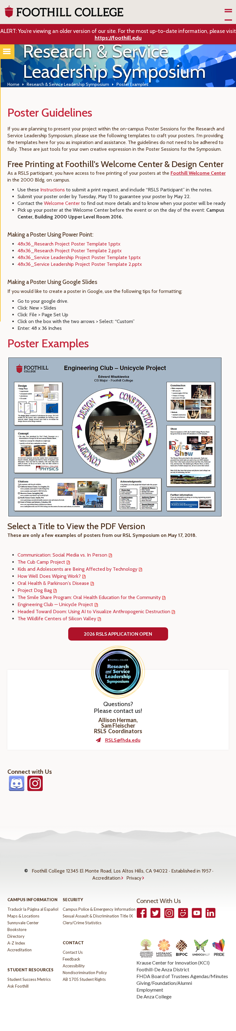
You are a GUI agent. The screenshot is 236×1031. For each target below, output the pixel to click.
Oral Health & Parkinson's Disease (53, 583)
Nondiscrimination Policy (85, 972)
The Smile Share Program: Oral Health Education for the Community (89, 597)
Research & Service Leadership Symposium (68, 84)
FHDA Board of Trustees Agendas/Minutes (182, 976)
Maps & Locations (23, 915)
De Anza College (153, 996)
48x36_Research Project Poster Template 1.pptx (69, 244)
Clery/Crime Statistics (82, 922)
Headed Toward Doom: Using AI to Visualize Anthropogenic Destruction (94, 611)
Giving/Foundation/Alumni (164, 983)
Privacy (133, 878)
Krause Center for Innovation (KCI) (173, 962)
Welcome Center (62, 203)
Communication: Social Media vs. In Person (62, 555)
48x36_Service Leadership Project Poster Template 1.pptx (79, 257)
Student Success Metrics (29, 979)
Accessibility (74, 965)
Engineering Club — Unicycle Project (55, 604)
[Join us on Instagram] (35, 788)
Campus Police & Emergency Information (99, 909)
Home (13, 84)
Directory (16, 936)
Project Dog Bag (35, 590)
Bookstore (16, 929)
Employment (149, 990)
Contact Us (73, 952)
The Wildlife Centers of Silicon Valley (57, 618)
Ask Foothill (18, 986)
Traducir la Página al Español (32, 909)
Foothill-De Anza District (162, 969)
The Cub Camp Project (41, 562)
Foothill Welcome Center (198, 173)
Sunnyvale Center (23, 922)
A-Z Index (16, 943)
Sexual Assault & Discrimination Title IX (98, 915)
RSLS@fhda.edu (122, 740)
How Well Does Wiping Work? (49, 576)
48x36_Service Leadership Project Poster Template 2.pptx (80, 264)
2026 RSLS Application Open (118, 634)
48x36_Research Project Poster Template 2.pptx (70, 251)
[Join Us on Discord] (16, 788)
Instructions (52, 190)
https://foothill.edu (118, 37)
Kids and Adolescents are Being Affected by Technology (77, 569)
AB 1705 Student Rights (84, 979)
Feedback (71, 959)
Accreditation (106, 878)
